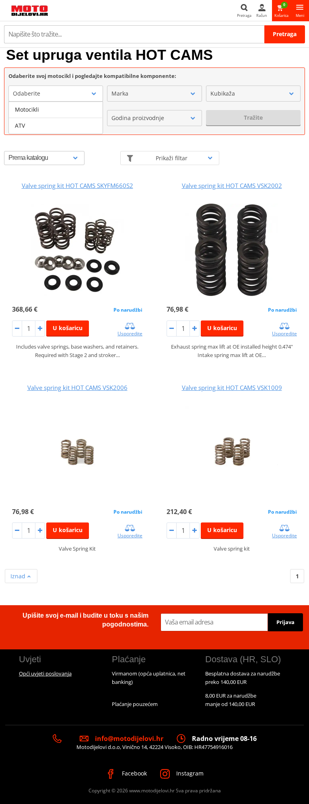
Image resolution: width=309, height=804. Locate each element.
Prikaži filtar (171, 158)
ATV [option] (20, 125)
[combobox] (55, 94)
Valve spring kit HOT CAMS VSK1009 (232, 388)
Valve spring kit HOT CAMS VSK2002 (232, 186)
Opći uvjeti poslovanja (45, 673)
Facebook (133, 773)
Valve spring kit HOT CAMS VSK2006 (77, 388)
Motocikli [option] (27, 109)
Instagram (189, 773)
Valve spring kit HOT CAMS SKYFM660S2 (77, 186)
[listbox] (55, 117)
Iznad (18, 576)
